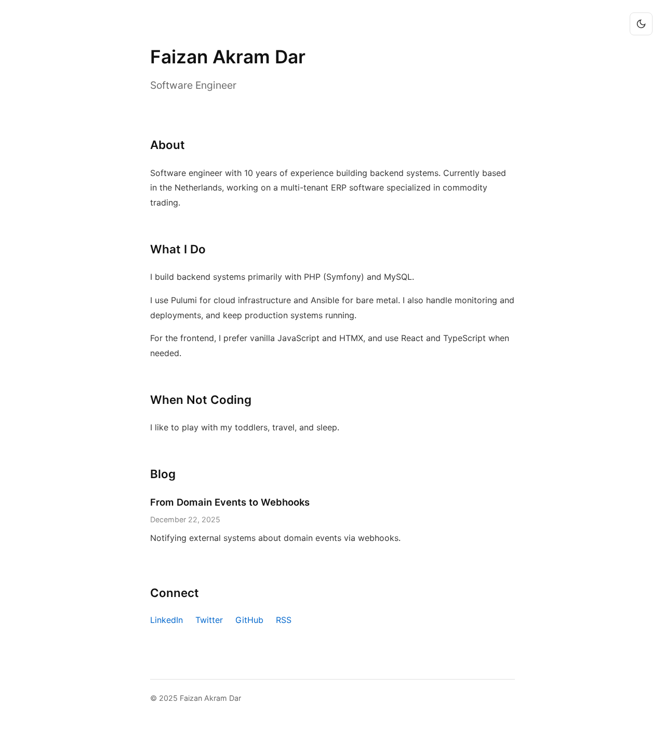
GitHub (249, 620)
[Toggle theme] (641, 23)
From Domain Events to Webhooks (230, 502)
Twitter (209, 620)
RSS (283, 620)
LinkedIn (166, 620)
